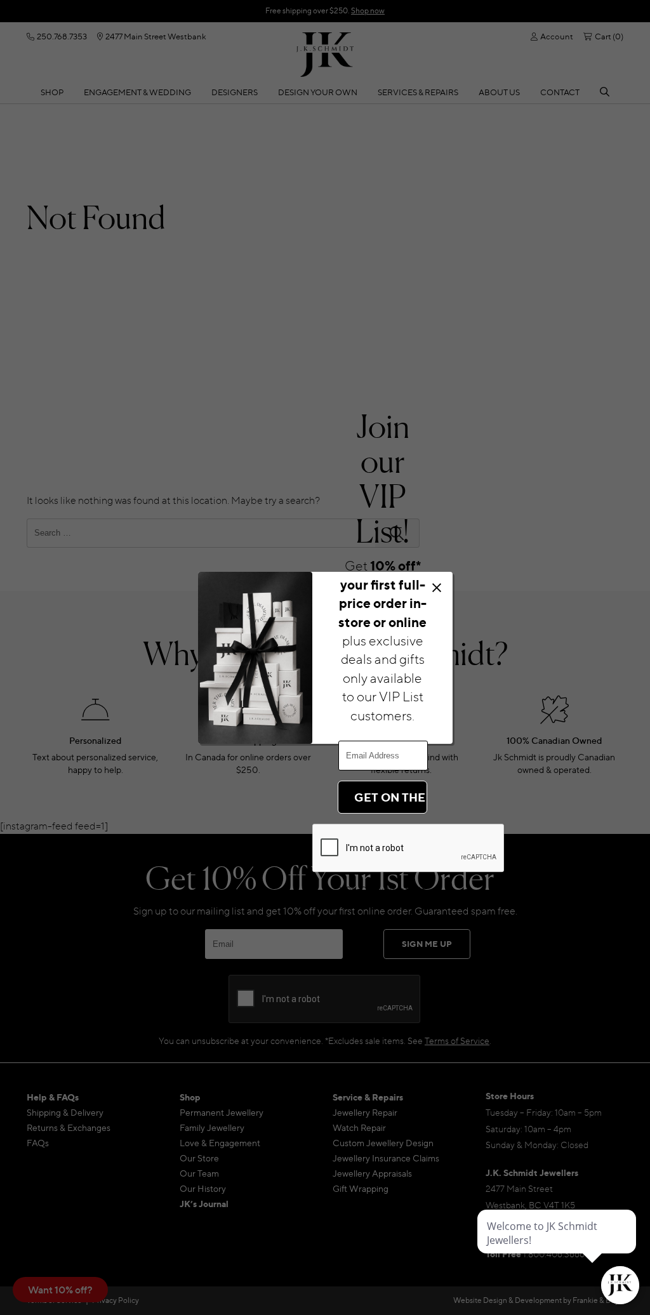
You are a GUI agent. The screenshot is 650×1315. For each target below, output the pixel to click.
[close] (436, 587)
